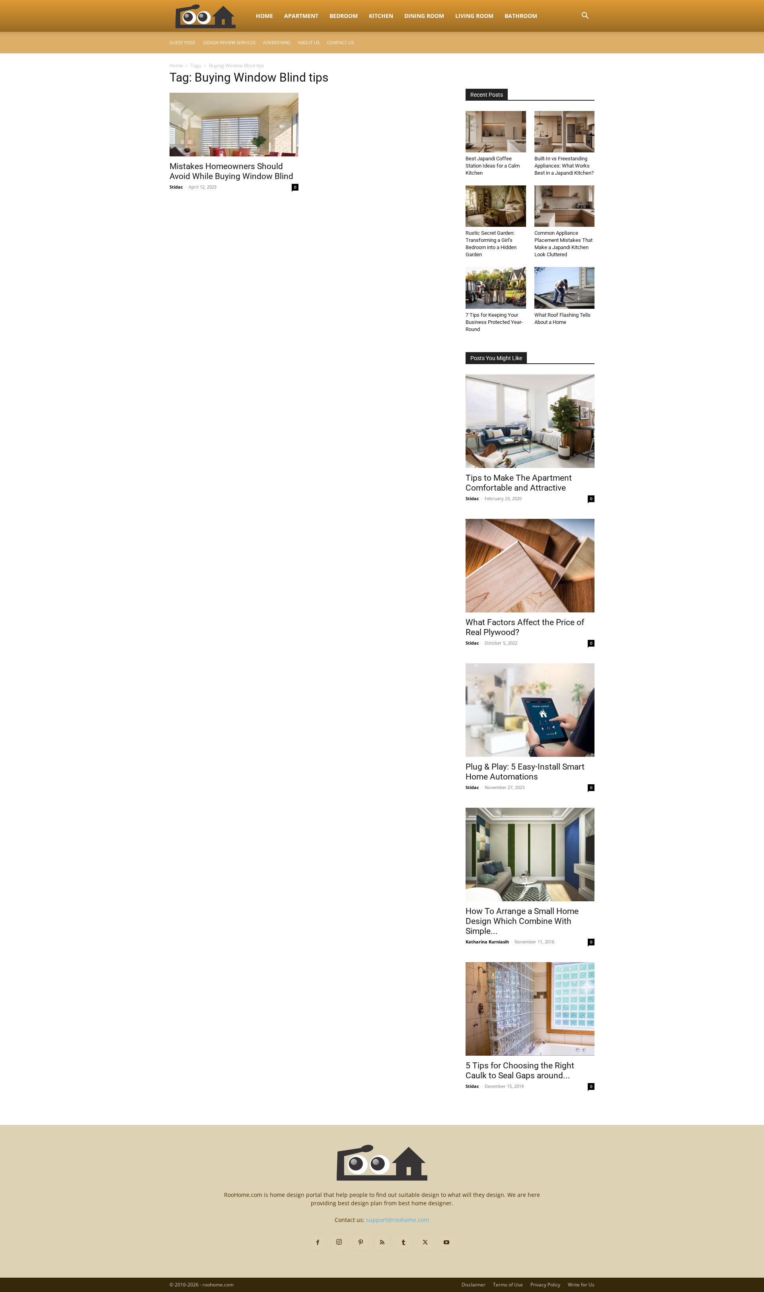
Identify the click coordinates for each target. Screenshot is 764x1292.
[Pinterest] (360, 1243)
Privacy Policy (545, 1284)
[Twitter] (425, 1243)
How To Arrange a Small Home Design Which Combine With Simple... (522, 921)
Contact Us (340, 42)
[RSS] (382, 1243)
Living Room (474, 15)
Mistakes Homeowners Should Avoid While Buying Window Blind (231, 171)
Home (264, 15)
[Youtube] (446, 1243)
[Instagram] (339, 1242)
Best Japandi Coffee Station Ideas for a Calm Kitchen (493, 166)
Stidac (176, 187)
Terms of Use (508, 1284)
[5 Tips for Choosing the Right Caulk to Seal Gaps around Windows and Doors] (530, 1009)
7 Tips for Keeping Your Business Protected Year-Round (494, 322)
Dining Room (424, 15)
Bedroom (343, 15)
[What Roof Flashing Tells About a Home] (564, 287)
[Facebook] (317, 1243)
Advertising (276, 42)
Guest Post (182, 42)
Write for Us (581, 1284)
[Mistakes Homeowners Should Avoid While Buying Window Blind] (234, 124)
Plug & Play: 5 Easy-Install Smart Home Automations (525, 771)
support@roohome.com (397, 1220)
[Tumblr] (403, 1243)
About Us (309, 42)
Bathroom (521, 15)
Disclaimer (473, 1284)
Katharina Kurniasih (487, 942)
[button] (584, 16)
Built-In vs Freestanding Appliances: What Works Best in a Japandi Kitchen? (564, 166)
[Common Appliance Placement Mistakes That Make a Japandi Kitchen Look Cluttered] (564, 206)
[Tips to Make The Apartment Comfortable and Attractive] (530, 421)
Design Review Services (229, 42)
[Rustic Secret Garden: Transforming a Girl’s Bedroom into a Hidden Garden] (496, 206)
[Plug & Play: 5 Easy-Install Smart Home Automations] (530, 710)
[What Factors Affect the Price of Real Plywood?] (530, 565)
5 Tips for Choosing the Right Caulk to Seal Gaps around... (520, 1070)
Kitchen (381, 15)
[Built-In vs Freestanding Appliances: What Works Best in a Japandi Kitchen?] (564, 131)
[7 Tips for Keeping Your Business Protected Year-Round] (496, 287)
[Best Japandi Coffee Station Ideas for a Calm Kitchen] (496, 131)
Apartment (301, 15)
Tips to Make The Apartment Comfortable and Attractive (519, 483)
